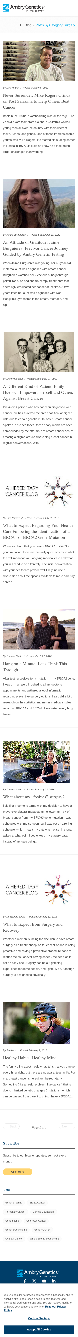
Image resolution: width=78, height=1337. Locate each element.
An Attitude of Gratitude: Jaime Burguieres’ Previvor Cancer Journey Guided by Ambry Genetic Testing (35, 248)
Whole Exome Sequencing (44, 1238)
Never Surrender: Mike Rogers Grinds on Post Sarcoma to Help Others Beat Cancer (36, 101)
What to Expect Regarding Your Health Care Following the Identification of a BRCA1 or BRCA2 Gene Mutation (38, 531)
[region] (39, 1310)
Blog (28, 25)
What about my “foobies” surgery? (33, 797)
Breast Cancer (37, 1202)
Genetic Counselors (43, 1211)
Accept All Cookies (39, 1329)
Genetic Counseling (16, 1229)
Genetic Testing (13, 1202)
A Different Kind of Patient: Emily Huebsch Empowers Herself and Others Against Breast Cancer (38, 392)
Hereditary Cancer (15, 1211)
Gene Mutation (42, 1229)
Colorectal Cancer (36, 1220)
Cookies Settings (39, 1318)
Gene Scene (12, 1220)
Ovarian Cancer (14, 1238)
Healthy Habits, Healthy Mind (30, 1057)
